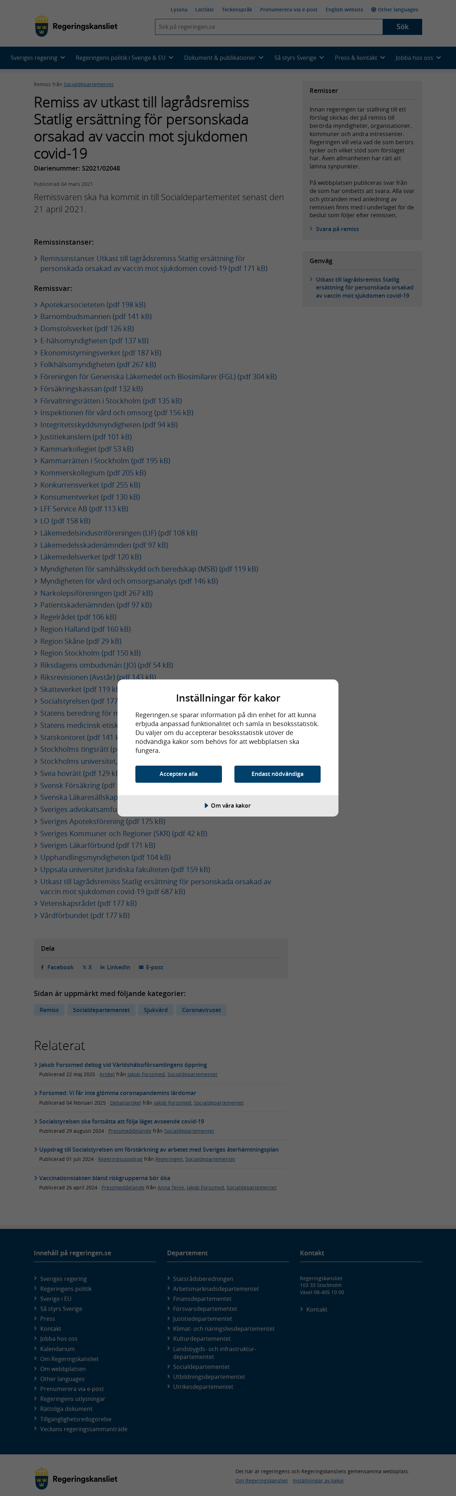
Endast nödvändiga (278, 774)
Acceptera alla (179, 774)
